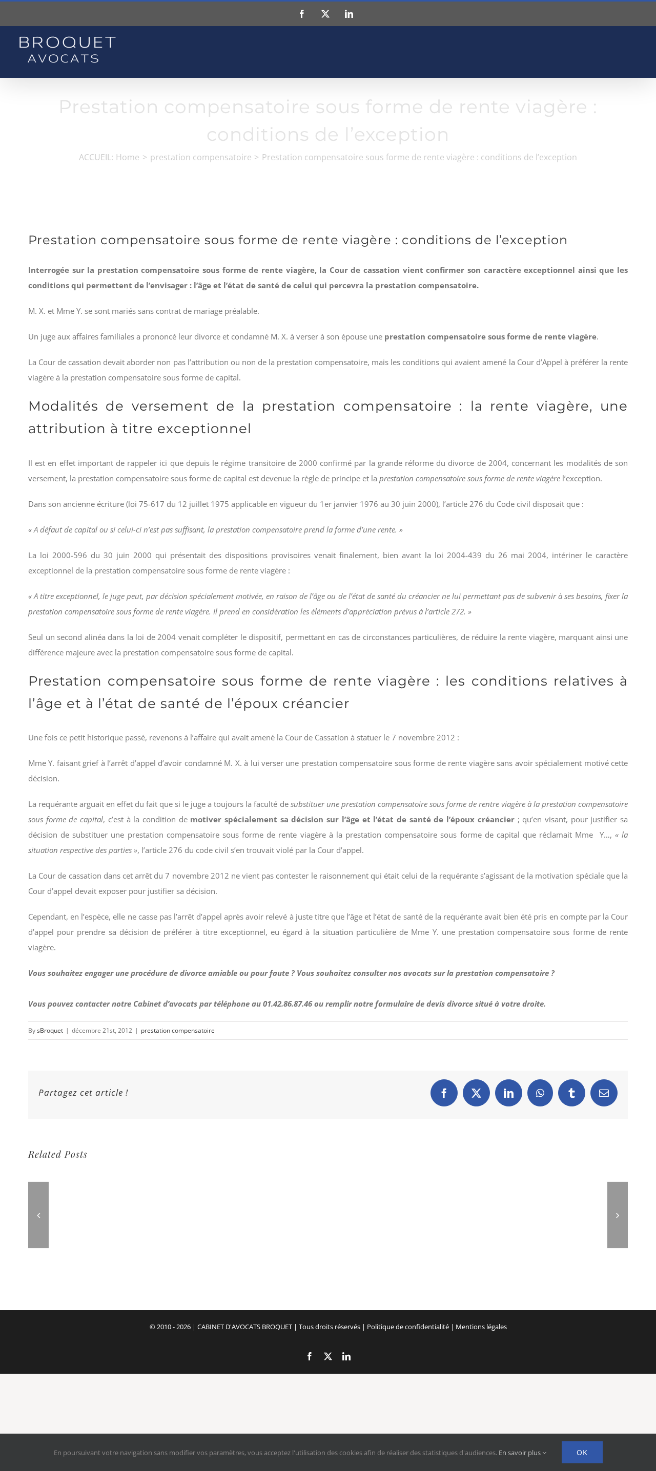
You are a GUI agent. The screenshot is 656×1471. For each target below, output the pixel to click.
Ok (582, 1452)
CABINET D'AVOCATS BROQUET (244, 1326)
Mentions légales (481, 1326)
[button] (38, 1215)
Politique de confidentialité (408, 1326)
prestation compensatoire (178, 1030)
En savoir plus (520, 1452)
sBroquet (50, 1030)
